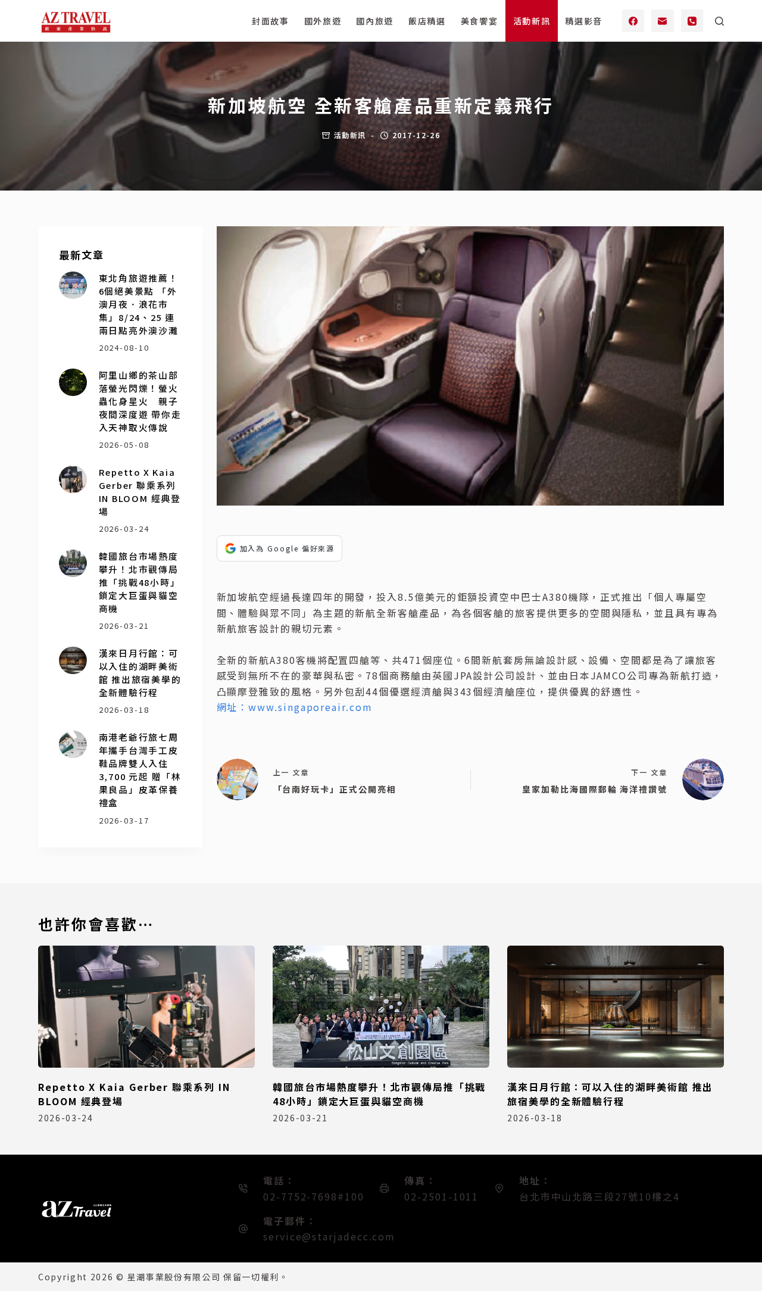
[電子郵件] (662, 21)
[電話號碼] (692, 21)
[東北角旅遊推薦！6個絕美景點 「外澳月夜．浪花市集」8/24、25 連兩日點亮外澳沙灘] (73, 286)
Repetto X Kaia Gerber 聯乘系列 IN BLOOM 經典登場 (140, 491)
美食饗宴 (479, 21)
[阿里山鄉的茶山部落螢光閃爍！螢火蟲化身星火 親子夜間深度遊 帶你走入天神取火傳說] (73, 383)
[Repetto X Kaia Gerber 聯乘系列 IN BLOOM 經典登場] (73, 480)
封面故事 (270, 21)
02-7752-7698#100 (313, 1196)
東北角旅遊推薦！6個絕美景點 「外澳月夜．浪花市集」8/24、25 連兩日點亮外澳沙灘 (139, 304)
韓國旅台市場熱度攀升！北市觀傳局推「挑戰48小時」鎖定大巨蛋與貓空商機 (139, 582)
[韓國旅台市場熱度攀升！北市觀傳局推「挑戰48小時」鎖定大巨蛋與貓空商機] (73, 564)
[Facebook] (633, 21)
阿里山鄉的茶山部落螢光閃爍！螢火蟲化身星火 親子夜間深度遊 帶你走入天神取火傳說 (140, 401)
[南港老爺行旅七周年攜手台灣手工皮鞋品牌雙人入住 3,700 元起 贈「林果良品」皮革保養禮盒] (73, 745)
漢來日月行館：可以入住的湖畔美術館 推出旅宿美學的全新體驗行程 (140, 672)
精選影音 (583, 21)
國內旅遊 (375, 21)
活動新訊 (532, 21)
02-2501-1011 (441, 1196)
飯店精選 (427, 21)
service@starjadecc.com (329, 1236)
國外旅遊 (323, 21)
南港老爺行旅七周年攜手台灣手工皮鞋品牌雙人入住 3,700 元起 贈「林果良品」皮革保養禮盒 (140, 770)
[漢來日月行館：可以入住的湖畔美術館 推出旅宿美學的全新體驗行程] (73, 661)
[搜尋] (719, 21)
